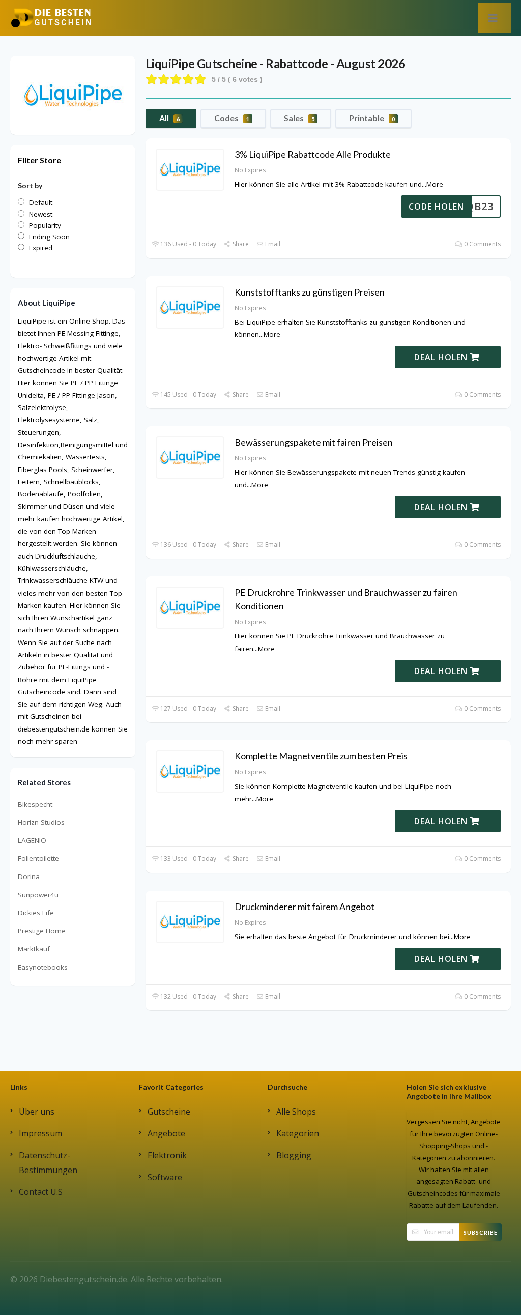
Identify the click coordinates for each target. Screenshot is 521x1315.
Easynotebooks (43, 967)
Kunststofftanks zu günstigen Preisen (310, 292)
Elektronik (167, 1155)
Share (240, 244)
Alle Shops (296, 1111)
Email (272, 244)
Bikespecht (35, 804)
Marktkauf (34, 948)
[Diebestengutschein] (51, 17)
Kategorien (297, 1133)
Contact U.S (41, 1191)
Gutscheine (169, 1111)
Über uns (36, 1111)
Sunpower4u (38, 894)
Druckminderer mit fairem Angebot (304, 906)
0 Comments (481, 244)
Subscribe (481, 1232)
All (169, 118)
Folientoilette (38, 858)
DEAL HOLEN (442, 357)
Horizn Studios (41, 822)
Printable (372, 118)
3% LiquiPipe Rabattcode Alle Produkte (313, 154)
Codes (231, 118)
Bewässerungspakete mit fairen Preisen (314, 442)
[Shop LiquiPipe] (73, 94)
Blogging (293, 1155)
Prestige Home (42, 931)
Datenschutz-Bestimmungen (48, 1163)
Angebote (166, 1133)
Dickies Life (36, 912)
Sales (299, 118)
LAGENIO (32, 840)
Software (165, 1177)
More (434, 184)
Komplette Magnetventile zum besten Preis (321, 756)
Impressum (40, 1133)
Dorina (29, 876)
